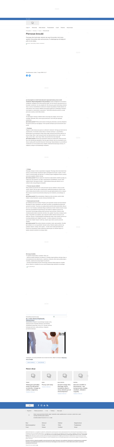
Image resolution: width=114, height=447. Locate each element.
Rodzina (75, 382)
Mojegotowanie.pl (78, 423)
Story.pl (75, 427)
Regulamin (29, 410)
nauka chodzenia (31, 362)
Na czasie (28, 19)
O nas (46, 410)
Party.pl (43, 425)
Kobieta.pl (60, 423)
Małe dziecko (61, 382)
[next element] (88, 386)
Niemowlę (34, 30)
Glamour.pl (44, 423)
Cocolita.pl (60, 427)
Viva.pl (27, 427)
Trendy (27, 382)
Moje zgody (59, 410)
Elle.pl (27, 423)
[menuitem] (28, 27)
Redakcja (52, 410)
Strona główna (28, 30)
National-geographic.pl (30, 425)
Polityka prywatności (38, 410)
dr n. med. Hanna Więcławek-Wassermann (35, 319)
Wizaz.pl (43, 427)
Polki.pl (59, 425)
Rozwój (40, 30)
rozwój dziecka (41, 362)
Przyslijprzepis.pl (77, 425)
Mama (43, 382)
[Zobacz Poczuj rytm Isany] (49, 376)
